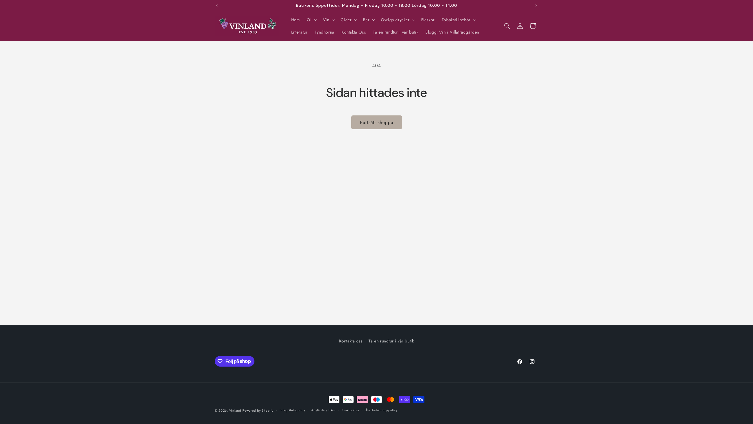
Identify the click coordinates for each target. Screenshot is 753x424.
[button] (311, 20)
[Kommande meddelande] (536, 5)
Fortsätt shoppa (376, 122)
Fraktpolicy (350, 410)
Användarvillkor (323, 410)
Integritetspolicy (292, 410)
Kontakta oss (351, 341)
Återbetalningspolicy (381, 410)
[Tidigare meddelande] (216, 5)
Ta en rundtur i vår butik (391, 341)
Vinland (235, 410)
